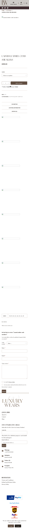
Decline (17, 526)
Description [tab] (14, 104)
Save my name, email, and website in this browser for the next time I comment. (14, 386)
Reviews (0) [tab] (14, 111)
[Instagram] (2, 8)
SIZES (3, 72)
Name (3, 348)
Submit (4, 391)
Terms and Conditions (8, 479)
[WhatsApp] (5, 8)
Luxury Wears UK (9, 467)
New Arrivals (19, 96)
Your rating (4, 343)
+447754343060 (9, 452)
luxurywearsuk (8, 457)
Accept (10, 526)
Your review (5, 363)
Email (3, 356)
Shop (3, 418)
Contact (4, 416)
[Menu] (26, 3)
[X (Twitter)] (7, 8)
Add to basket (18, 83)
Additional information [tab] (14, 108)
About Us (4, 414)
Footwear (12, 96)
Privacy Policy (12, 382)
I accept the (9, 382)
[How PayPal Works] (14, 497)
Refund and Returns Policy (9, 482)
